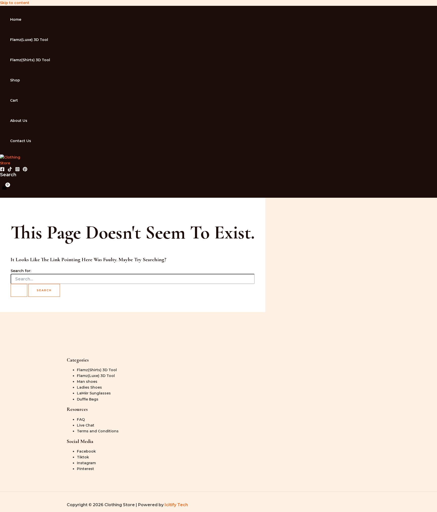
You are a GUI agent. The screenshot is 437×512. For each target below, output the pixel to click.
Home (15, 19)
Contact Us (20, 141)
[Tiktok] (10, 170)
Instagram (86, 463)
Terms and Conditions (98, 431)
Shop (15, 80)
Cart (14, 100)
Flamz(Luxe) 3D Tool (29, 39)
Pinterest (85, 468)
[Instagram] (17, 170)
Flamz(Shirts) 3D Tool (30, 60)
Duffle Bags (87, 399)
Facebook (86, 451)
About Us (18, 120)
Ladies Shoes (89, 387)
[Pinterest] (25, 170)
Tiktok (83, 457)
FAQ (81, 419)
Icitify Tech (176, 504)
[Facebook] (2, 170)
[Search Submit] (19, 290)
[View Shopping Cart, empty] (4, 188)
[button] (8, 174)
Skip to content (14, 3)
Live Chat (85, 425)
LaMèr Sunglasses (94, 393)
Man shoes (87, 381)
